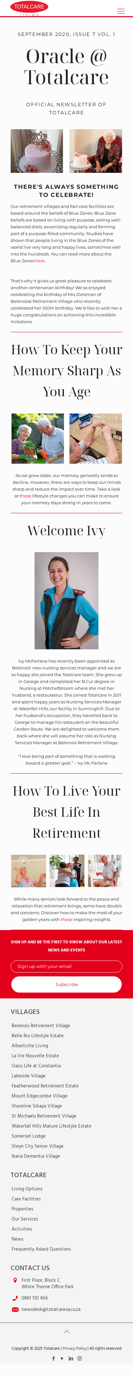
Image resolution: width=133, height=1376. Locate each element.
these (25, 495)
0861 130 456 (35, 1298)
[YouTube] (62, 1359)
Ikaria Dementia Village (36, 1156)
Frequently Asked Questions (41, 1249)
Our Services (25, 1219)
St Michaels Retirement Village (44, 1116)
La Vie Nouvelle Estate (35, 1056)
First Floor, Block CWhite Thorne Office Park (48, 1284)
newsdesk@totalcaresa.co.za (51, 1309)
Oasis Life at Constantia (36, 1066)
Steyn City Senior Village (38, 1146)
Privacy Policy (75, 1348)
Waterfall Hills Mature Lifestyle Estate (51, 1126)
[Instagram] (79, 1359)
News (17, 1239)
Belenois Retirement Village (41, 1026)
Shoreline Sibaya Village (37, 1106)
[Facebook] (53, 1359)
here (40, 260)
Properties (22, 1209)
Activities (22, 1229)
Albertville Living (30, 1046)
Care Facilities (26, 1199)
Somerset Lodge (29, 1136)
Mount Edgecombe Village (39, 1096)
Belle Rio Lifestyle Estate (38, 1036)
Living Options (27, 1189)
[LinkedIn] (70, 1359)
